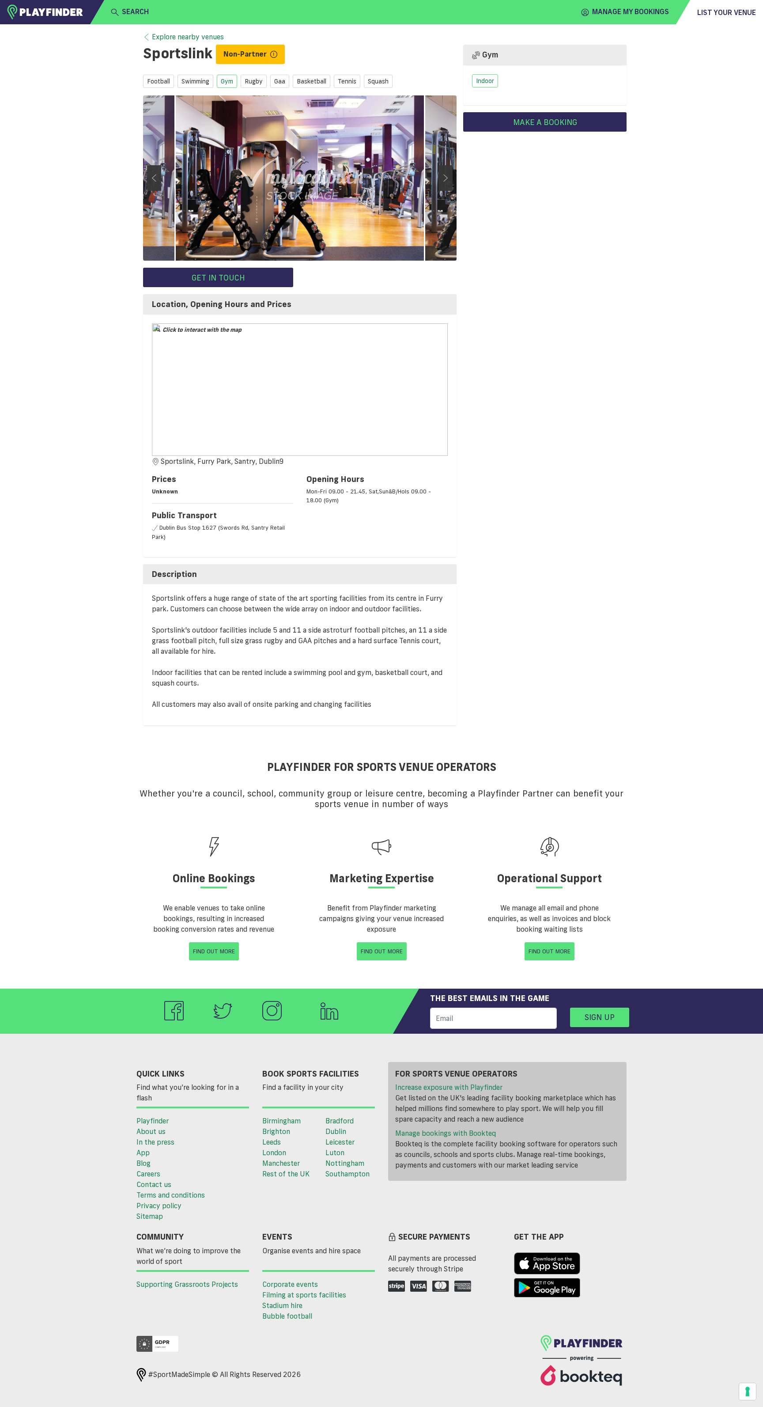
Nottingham (344, 1163)
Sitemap (149, 1216)
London (274, 1152)
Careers (148, 1173)
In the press (155, 1142)
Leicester (340, 1142)
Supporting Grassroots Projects (187, 1284)
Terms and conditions (170, 1195)
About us (151, 1131)
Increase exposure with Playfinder (448, 1087)
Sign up (600, 1017)
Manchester (281, 1163)
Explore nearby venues (188, 36)
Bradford (339, 1120)
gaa (279, 81)
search (135, 11)
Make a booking (545, 122)
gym (227, 81)
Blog (143, 1163)
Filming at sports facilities (304, 1294)
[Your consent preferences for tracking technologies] (747, 1391)
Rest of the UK (286, 1173)
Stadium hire (282, 1305)
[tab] (300, 304)
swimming (195, 81)
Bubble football (287, 1316)
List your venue (726, 12)
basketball (311, 81)
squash (378, 81)
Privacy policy (158, 1205)
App (143, 1152)
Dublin (335, 1131)
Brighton (276, 1131)
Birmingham (281, 1120)
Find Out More (214, 951)
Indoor (485, 81)
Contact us (153, 1184)
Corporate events (290, 1284)
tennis (347, 81)
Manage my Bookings (630, 11)
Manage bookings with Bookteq (445, 1133)
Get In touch (218, 277)
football (158, 81)
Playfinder (152, 1120)
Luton (334, 1152)
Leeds (271, 1142)
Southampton (347, 1173)
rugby (254, 81)
